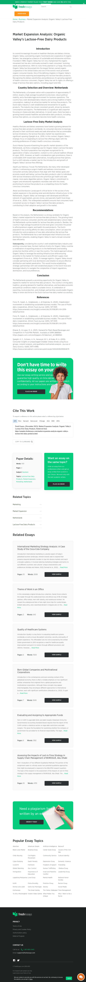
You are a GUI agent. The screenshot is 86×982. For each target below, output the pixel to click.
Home (15, 19)
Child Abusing (17, 855)
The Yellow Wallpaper (50, 890)
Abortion (16, 846)
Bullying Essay (33, 850)
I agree (69, 978)
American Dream (33, 846)
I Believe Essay (63, 868)
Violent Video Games (35, 894)
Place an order (31, 391)
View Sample (56, 574)
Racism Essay (62, 883)
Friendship (61, 865)
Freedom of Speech (49, 865)
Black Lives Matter (19, 850)
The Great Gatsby (34, 890)
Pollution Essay (48, 883)
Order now (22, 13)
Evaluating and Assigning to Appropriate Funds (40, 715)
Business (22, 19)
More (30, 979)
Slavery (45, 887)
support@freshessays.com (26, 953)
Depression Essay (49, 861)
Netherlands (28, 482)
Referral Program (18, 936)
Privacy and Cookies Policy (22, 929)
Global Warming (18, 868)
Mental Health (47, 877)
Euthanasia (16, 890)
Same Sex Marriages (35, 887)
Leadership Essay (64, 872)
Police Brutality (33, 883)
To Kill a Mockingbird (20, 894)
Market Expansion (29, 479)
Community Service (49, 855)
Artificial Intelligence (50, 846)
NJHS (14, 883)
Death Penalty (32, 861)
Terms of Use (17, 926)
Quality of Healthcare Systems (31, 629)
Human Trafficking (49, 868)
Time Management (64, 890)
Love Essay (31, 877)
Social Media (62, 887)
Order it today (31, 822)
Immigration (17, 872)
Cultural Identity (63, 855)
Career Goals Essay (49, 850)
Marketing (19, 482)
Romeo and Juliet (19, 887)
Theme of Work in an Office (30, 589)
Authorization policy (20, 933)
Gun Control (32, 868)
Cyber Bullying (18, 861)
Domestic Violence (64, 861)
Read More (64, 567)
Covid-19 (16, 865)
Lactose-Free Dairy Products (24, 524)
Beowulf (61, 846)
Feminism (31, 865)
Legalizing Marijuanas (20, 877)
